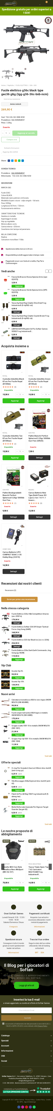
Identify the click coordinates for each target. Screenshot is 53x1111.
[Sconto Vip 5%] (5, 674)
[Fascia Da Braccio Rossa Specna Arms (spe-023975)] (5, 280)
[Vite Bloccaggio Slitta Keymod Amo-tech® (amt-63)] (5, 784)
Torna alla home (47, 85)
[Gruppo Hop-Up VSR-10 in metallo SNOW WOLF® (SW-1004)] (5, 742)
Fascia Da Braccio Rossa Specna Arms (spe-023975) (30, 278)
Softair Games (19, 1100)
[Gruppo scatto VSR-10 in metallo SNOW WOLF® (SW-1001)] (5, 729)
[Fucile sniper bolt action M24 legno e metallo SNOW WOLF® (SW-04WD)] (5, 716)
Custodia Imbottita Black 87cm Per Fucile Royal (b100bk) (13, 381)
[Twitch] (30, 1107)
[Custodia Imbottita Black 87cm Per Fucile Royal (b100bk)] (14, 363)
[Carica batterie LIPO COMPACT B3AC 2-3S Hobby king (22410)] (14, 536)
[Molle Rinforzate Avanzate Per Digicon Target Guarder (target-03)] (5, 810)
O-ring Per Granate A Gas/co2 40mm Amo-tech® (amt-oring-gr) (31, 769)
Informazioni (39, 927)
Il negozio (13, 927)
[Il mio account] (50, 3)
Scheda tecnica (8, 169)
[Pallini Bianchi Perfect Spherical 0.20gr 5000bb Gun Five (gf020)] (39, 419)
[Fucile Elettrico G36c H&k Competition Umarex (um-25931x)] (5, 617)
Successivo (50, 85)
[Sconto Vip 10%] (5, 684)
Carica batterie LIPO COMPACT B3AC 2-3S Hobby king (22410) (12, 554)
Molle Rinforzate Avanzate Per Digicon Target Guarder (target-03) (30, 808)
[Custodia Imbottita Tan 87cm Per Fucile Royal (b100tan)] (14, 419)
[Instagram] (22, 1107)
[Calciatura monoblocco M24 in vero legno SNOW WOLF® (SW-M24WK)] (5, 703)
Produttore (5, 173)
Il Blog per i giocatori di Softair (26, 967)
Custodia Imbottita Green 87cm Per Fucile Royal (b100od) (39, 381)
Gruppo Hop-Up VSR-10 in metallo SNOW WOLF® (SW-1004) (31, 740)
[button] (3, 42)
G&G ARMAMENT (18, 120)
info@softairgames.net (27, 1081)
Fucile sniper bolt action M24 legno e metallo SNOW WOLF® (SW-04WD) (30, 714)
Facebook (9, 160)
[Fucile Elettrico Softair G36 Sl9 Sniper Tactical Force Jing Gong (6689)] (5, 630)
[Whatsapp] (34, 1107)
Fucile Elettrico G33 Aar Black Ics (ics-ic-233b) (30, 640)
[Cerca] (36, 3)
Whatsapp (19, 160)
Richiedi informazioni (11, 148)
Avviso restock (15, 104)
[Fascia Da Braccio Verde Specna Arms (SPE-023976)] (5, 293)
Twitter (12, 160)
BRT (36, 953)
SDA (42, 953)
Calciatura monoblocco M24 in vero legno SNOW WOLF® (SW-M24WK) (31, 701)
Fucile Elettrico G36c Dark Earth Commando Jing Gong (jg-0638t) (31, 651)
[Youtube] (26, 1107)
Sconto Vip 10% (18, 682)
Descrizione (6, 183)
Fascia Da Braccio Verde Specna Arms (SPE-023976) (30, 291)
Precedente (44, 85)
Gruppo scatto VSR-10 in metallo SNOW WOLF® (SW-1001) (31, 727)
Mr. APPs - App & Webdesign (26, 1102)
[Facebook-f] (18, 1107)
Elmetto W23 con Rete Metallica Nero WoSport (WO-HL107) (13, 869)
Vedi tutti (48, 756)
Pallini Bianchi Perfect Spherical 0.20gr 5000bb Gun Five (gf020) (39, 438)
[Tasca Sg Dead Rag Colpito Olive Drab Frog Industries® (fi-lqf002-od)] (5, 306)
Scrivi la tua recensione (12, 99)
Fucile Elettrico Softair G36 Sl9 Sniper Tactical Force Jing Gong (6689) (30, 628)
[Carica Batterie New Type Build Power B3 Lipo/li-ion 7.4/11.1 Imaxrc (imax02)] (39, 476)
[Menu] (2, 3)
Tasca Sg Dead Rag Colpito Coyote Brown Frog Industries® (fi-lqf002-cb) (30, 317)
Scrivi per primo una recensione (20, 599)
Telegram (22, 160)
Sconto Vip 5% (17, 671)
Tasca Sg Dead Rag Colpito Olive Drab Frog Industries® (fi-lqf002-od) (29, 304)
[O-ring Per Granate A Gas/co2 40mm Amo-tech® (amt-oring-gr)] (5, 771)
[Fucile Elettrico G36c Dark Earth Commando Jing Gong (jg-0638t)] (5, 653)
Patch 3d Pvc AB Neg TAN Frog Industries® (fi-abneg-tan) (30, 795)
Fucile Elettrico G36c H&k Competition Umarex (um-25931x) (30, 615)
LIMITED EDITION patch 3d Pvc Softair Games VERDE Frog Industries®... (30, 330)
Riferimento (6, 176)
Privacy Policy (42, 1026)
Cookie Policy (40, 1100)
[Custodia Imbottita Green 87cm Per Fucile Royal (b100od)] (39, 363)
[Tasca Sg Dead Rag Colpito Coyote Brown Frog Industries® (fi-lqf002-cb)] (5, 319)
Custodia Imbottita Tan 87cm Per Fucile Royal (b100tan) (12, 438)
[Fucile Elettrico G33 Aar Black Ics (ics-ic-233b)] (5, 643)
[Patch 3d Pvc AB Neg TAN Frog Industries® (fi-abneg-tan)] (5, 797)
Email (16, 160)
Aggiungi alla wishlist (10, 152)
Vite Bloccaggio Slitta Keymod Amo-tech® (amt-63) (31, 782)
